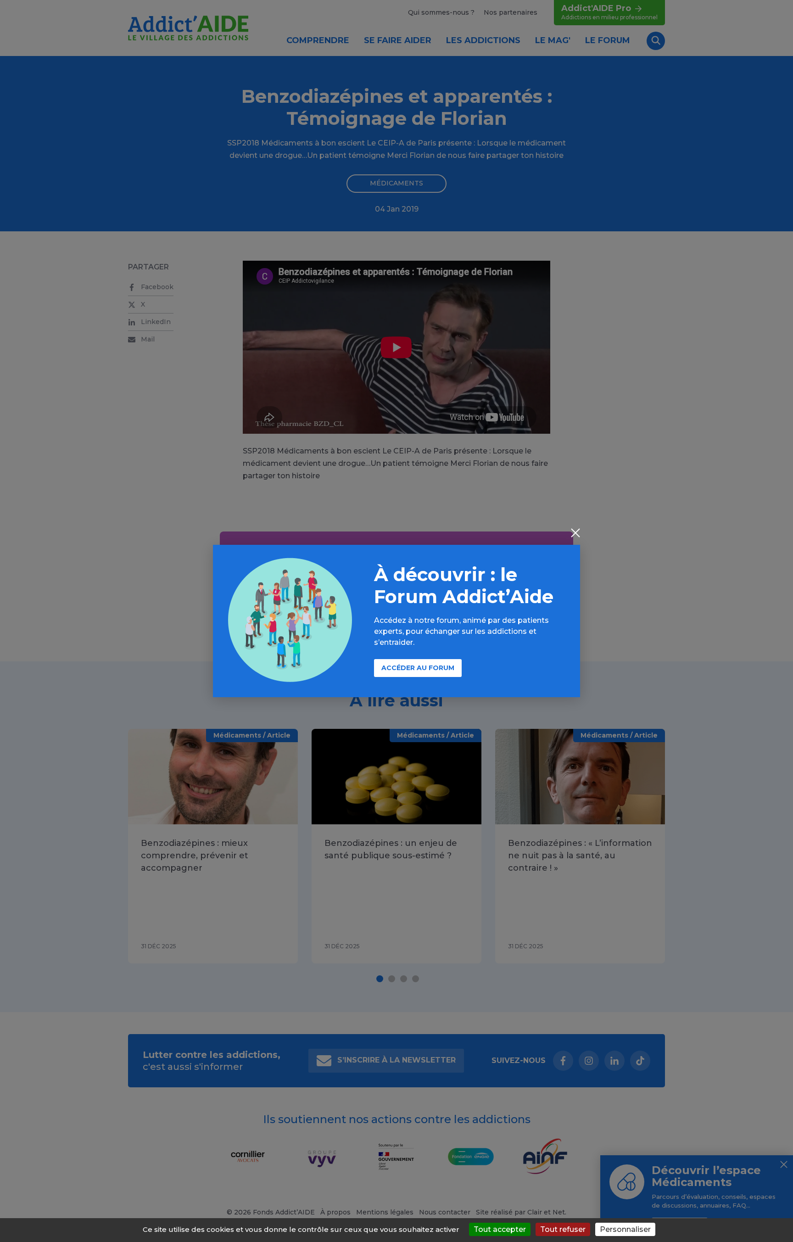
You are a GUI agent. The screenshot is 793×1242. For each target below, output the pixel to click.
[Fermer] (575, 533)
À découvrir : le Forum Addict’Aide (463, 585)
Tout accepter (500, 1229)
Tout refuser (563, 1229)
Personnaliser (625, 1229)
